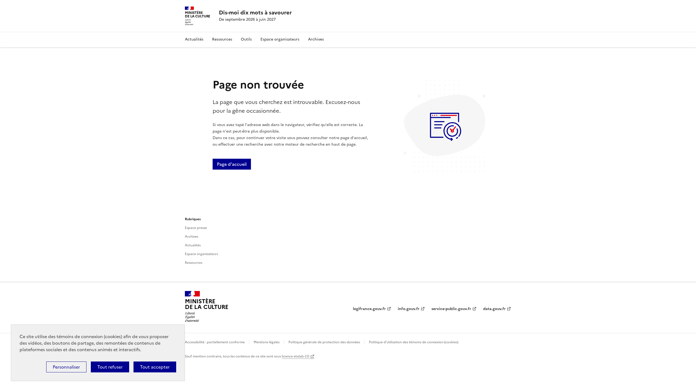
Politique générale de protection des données (324, 342)
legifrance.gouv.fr (369, 309)
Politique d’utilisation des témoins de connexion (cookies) (413, 342)
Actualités (194, 39)
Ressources (222, 39)
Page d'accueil (232, 164)
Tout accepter (155, 367)
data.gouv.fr (494, 309)
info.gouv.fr (409, 309)
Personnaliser (66, 367)
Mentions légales (266, 342)
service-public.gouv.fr (451, 309)
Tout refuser (110, 367)
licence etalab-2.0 (295, 356)
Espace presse (196, 227)
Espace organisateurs (279, 39)
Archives (316, 39)
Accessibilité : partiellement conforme (215, 342)
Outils (246, 39)
